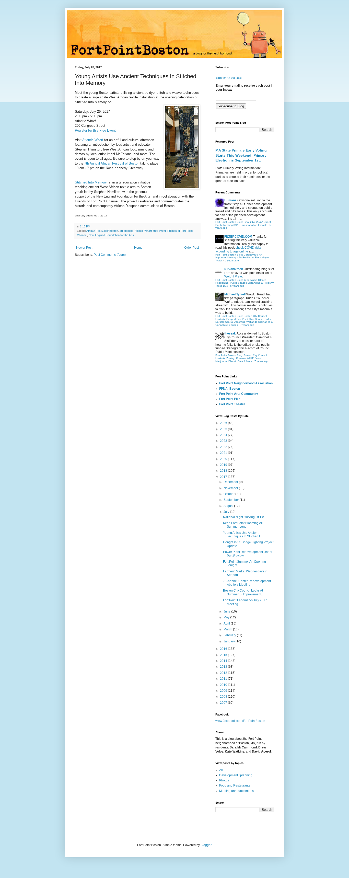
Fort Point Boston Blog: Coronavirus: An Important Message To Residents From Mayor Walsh (242, 257)
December (231, 482)
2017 (224, 477)
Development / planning (235, 775)
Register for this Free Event (95, 130)
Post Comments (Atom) (110, 255)
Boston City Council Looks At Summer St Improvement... (243, 592)
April (227, 623)
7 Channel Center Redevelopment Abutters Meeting (247, 582)
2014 (224, 661)
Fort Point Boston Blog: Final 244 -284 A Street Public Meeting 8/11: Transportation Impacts (243, 223)
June (227, 611)
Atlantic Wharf (92, 140)
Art (221, 770)
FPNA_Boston (229, 388)
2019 (224, 465)
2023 (224, 441)
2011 (224, 678)
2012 (224, 673)
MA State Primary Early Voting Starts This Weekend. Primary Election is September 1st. (241, 155)
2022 (224, 447)
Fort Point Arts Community (238, 394)
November (231, 488)
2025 (224, 429)
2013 (224, 666)
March (228, 629)
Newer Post (84, 247)
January (230, 641)
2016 (224, 649)
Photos (224, 780)
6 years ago (237, 285)
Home (138, 247)
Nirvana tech (233, 269)
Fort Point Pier (229, 399)
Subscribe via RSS (229, 78)
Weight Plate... (234, 276)
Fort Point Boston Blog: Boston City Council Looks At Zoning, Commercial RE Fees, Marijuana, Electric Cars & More (241, 358)
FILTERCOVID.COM (238, 236)
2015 (224, 655)
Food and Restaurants (234, 785)
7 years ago (247, 325)
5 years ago (232, 260)
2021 (224, 453)
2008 (224, 696)
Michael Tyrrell (235, 294)
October (229, 494)
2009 (224, 690)
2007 (224, 702)
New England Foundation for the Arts (111, 235)
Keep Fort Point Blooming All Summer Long (243, 524)
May (227, 617)
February (230, 635)
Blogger (206, 845)
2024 (224, 435)
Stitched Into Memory (91, 182)
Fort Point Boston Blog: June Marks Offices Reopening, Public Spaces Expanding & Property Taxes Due (244, 283)
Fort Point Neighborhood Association (246, 383)
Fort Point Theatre (232, 404)
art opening (126, 230)
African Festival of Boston (102, 230)
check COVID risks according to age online (238, 249)
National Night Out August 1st (243, 517)
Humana (230, 200)
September (232, 500)
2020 (224, 459)
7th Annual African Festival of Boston (111, 163)
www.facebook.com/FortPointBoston (240, 721)
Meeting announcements (236, 791)
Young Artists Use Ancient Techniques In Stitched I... (242, 534)
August (229, 506)
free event (159, 230)
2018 (224, 470)
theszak (230, 333)
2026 (224, 423)
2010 (224, 685)
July (227, 512)
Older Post (191, 247)
